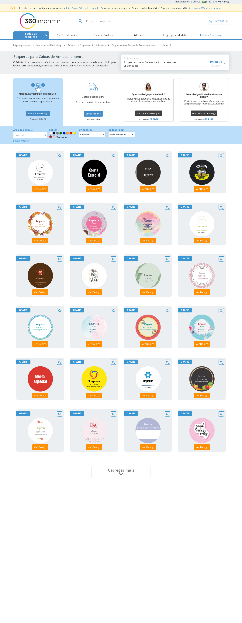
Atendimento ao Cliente (187, 1)
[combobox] (30, 135)
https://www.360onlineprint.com (204, 8)
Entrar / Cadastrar (211, 35)
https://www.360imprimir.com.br (82, 8)
